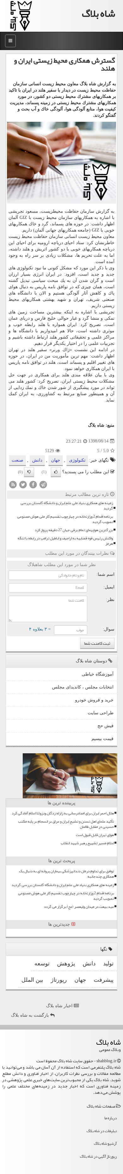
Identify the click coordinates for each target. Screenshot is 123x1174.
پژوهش (66, 963)
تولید (108, 963)
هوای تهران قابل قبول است (95, 835)
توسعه (42, 963)
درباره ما (110, 1118)
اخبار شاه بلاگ (60, 1005)
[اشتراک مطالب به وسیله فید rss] (13, 484)
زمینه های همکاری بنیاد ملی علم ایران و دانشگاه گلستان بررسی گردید (66, 505)
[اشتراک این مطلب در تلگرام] (43, 484)
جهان (55, 460)
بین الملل (32, 980)
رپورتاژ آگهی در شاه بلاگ (98, 1156)
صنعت (17, 460)
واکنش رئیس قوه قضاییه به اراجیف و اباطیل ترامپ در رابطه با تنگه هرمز (65, 541)
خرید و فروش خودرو (94, 700)
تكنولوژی (77, 460)
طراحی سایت (101, 713)
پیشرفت (104, 980)
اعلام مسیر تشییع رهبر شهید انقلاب (87, 843)
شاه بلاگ (98, 13)
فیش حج (105, 725)
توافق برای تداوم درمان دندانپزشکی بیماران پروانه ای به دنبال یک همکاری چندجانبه (66, 874)
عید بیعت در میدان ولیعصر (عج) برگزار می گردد (79, 906)
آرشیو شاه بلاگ (105, 1143)
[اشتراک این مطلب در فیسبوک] (33, 484)
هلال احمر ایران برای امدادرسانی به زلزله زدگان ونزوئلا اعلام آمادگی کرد (63, 813)
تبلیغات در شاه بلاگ (101, 1131)
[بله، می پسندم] (56, 472)
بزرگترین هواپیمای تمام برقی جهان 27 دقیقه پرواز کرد (74, 530)
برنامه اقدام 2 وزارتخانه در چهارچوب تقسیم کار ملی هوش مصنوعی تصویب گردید (65, 519)
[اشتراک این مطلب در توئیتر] (23, 484)
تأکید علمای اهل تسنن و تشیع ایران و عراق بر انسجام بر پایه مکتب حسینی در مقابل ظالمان (66, 824)
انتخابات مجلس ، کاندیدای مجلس (83, 687)
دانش (37, 460)
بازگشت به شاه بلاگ (30, 1015)
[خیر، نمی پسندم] (29, 472)
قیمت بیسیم (102, 738)
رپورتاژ (59, 980)
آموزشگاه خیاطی (98, 674)
